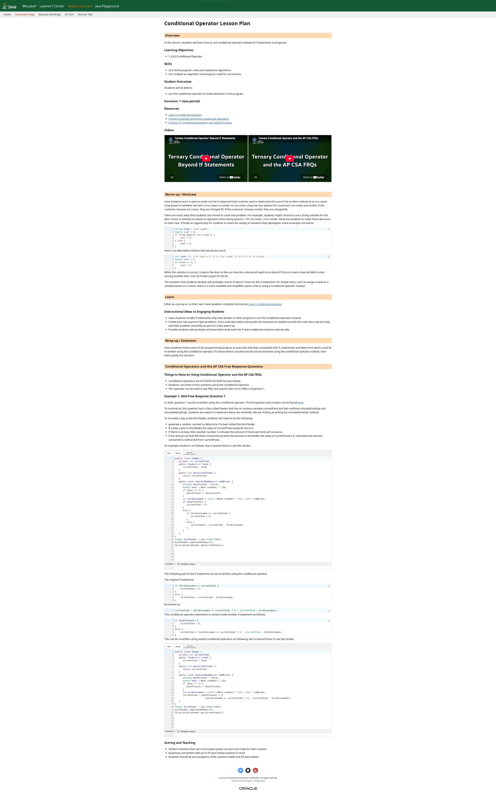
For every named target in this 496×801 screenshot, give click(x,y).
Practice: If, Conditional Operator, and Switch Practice (200, 122)
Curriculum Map (24, 14)
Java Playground (107, 6)
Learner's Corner (52, 6)
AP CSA (69, 14)
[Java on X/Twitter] (240, 770)
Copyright (223, 777)
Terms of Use (237, 780)
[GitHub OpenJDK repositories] (248, 770)
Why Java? (29, 6)
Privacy (248, 780)
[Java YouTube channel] (255, 770)
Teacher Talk (85, 14)
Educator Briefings (50, 14)
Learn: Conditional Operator (185, 115)
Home (7, 14)
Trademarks (259, 780)
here (300, 402)
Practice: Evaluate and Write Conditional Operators (198, 118)
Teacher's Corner (80, 6)
